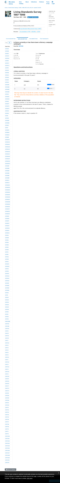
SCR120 (7, 316)
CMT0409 (7, 457)
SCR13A (7, 268)
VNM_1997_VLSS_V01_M (27, 7)
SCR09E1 (7, 216)
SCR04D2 (7, 99)
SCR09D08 (7, 201)
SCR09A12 (7, 142)
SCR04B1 (7, 84)
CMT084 (7, 400)
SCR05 (6, 115)
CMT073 (7, 390)
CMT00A (7, 323)
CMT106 (7, 419)
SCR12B (7, 259)
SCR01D (7, 67)
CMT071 (7, 386)
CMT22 (6, 345)
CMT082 (7, 395)
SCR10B (7, 244)
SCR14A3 (7, 278)
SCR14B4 (7, 290)
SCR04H (7, 113)
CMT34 (6, 374)
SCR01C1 (7, 63)
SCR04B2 (7, 87)
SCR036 (7, 309)
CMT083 (7, 398)
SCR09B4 (7, 173)
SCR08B (7, 137)
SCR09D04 (7, 192)
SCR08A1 (7, 130)
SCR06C (7, 125)
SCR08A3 (7, 134)
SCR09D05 (7, 194)
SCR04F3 (7, 108)
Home (6, 7)
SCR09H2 (7, 233)
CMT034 (7, 371)
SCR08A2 (7, 132)
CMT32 (6, 364)
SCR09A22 (7, 146)
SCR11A (6, 252)
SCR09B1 (7, 165)
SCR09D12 (7, 211)
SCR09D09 (7, 204)
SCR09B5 (7, 175)
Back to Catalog (11, 469)
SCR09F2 (7, 223)
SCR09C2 (7, 182)
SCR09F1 (7, 220)
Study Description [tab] (10, 38)
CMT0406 (7, 450)
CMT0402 (7, 441)
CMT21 (6, 340)
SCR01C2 (7, 65)
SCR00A (7, 48)
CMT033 (7, 366)
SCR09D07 (7, 199)
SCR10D (7, 249)
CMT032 (7, 362)
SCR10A (7, 242)
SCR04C (7, 94)
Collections (34, 2)
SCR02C (7, 75)
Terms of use (47, 2)
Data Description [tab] (22, 39)
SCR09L (7, 240)
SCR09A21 (7, 144)
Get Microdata (33, 17)
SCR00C (7, 53)
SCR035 (7, 307)
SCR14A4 (7, 280)
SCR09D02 (7, 187)
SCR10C (7, 247)
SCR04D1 (7, 96)
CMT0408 (7, 455)
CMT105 (7, 417)
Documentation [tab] (33, 38)
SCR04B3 (7, 89)
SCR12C (7, 261)
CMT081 (7, 393)
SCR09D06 (7, 197)
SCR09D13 (7, 213)
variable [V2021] (37, 7)
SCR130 (7, 319)
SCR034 (7, 304)
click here (29, 478)
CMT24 (6, 350)
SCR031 (7, 297)
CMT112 (7, 433)
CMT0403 (7, 443)
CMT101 (7, 407)
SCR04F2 (7, 106)
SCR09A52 (7, 161)
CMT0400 (7, 436)
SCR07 (6, 127)
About (27, 2)
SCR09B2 (7, 168)
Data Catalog (21, 2)
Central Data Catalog (13, 7)
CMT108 (7, 424)
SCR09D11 (7, 209)
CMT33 (6, 369)
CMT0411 (7, 462)
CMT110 (7, 429)
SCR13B (7, 271)
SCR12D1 (7, 264)
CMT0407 (7, 453)
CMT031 (7, 357)
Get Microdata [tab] (44, 38)
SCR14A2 (7, 276)
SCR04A (7, 82)
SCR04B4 (7, 91)
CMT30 (6, 354)
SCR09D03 (7, 189)
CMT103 (7, 412)
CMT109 (7, 426)
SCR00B (7, 51)
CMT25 (6, 352)
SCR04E (7, 101)
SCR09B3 (7, 170)
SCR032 (7, 299)
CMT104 (7, 414)
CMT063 (7, 383)
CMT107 (7, 421)
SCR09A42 (7, 156)
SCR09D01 (7, 185)
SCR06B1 (7, 120)
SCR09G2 (7, 228)
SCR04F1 (7, 103)
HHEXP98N (7, 321)
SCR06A (7, 118)
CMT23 (6, 347)
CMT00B (7, 326)
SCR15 (6, 295)
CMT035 (7, 376)
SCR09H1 (7, 230)
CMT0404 (7, 445)
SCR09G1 (7, 225)
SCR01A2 (7, 58)
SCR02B (7, 72)
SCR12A (7, 256)
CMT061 (7, 378)
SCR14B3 (7, 288)
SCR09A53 (7, 163)
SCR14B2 (7, 285)
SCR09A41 (7, 154)
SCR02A (7, 70)
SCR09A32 (7, 151)
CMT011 (7, 333)
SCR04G (7, 110)
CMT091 (7, 402)
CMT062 (7, 381)
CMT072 (7, 388)
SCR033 (7, 302)
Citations (41, 2)
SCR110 (6, 314)
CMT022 (7, 343)
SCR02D (7, 77)
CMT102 (7, 409)
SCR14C (7, 292)
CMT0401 (7, 438)
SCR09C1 (7, 180)
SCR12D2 (7, 266)
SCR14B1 (7, 283)
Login (53, 3)
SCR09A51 (7, 158)
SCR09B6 (7, 177)
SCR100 (7, 311)
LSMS (20, 7)
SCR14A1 (7, 273)
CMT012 (7, 335)
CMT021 (7, 338)
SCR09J (7, 235)
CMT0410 (7, 460)
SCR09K (7, 237)
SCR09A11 (7, 139)
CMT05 (6, 331)
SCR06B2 (7, 122)
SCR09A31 (7, 149)
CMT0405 (7, 448)
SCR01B (7, 60)
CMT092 (7, 405)
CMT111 (6, 431)
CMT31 (6, 359)
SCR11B (6, 254)
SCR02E (7, 79)
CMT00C (7, 328)
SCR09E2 (7, 218)
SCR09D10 (7, 206)
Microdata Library (12, 3)
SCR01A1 (7, 55)
